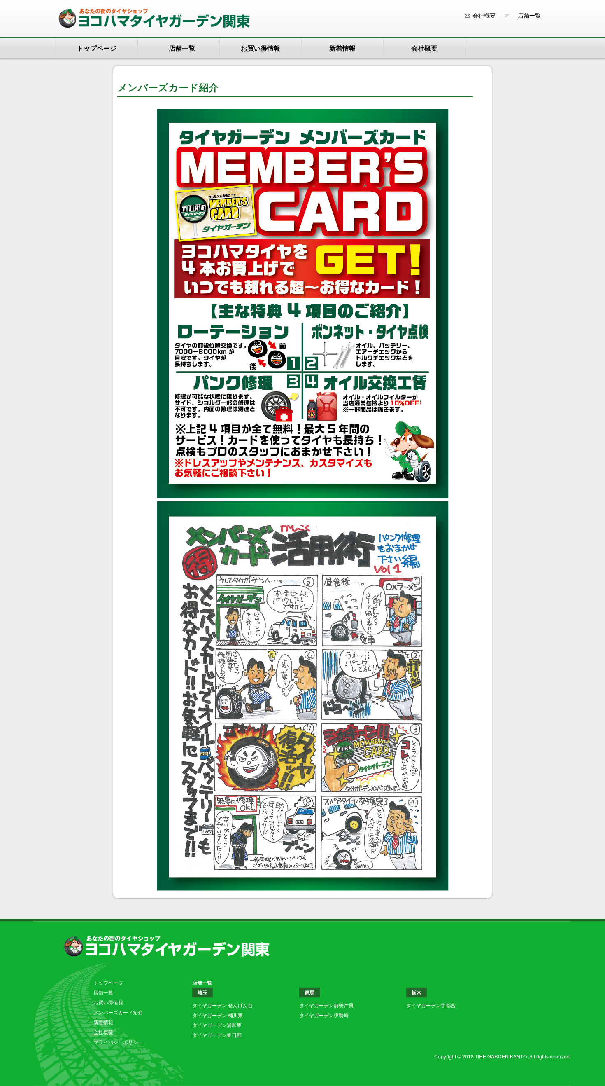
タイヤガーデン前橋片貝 (326, 1005)
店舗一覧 (526, 15)
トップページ (96, 48)
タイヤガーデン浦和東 (217, 1024)
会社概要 (484, 15)
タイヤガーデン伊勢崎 (324, 1014)
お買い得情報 (260, 48)
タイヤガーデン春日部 (217, 1034)
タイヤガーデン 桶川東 (217, 1014)
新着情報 (342, 48)
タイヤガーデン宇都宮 (431, 1005)
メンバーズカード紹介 (118, 1012)
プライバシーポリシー (118, 1041)
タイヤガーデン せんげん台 (222, 1005)
